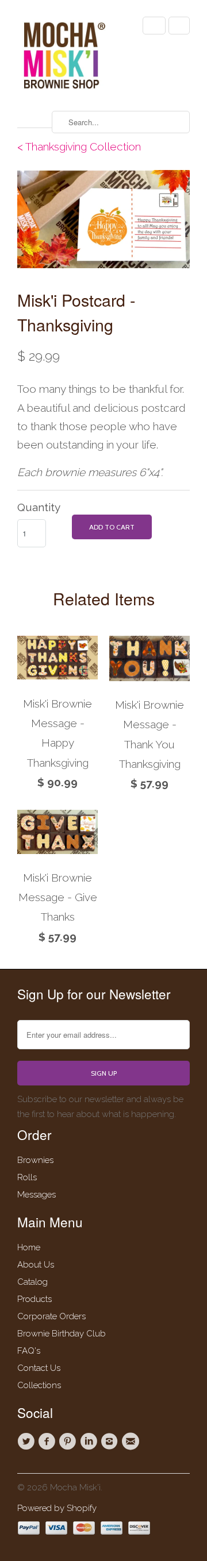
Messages (36, 1194)
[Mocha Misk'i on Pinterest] (69, 1441)
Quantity (38, 507)
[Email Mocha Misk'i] (131, 1441)
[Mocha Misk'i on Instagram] (111, 1441)
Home (28, 1247)
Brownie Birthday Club (61, 1333)
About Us (35, 1264)
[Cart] (179, 25)
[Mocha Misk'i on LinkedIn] (90, 1441)
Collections (39, 1385)
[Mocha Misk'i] (63, 57)
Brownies (35, 1160)
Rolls (27, 1177)
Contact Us (38, 1368)
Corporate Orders (51, 1316)
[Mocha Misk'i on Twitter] (27, 1441)
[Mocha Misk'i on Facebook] (48, 1441)
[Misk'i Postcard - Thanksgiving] (103, 219)
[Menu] (154, 25)
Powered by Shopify (57, 1508)
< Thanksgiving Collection (79, 146)
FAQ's (28, 1351)
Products (34, 1299)
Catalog (32, 1282)
